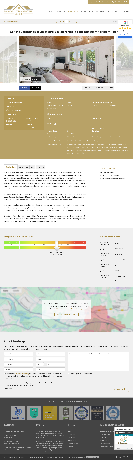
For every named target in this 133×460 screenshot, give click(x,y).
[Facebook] (97, 2)
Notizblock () (89, 87)
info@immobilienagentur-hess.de (112, 179)
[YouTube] (103, 2)
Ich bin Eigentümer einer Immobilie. (81, 374)
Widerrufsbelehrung (78, 457)
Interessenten (87, 11)
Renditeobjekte (105, 443)
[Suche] (91, 2)
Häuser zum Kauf (105, 434)
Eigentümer (73, 11)
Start (51, 11)
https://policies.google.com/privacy (69, 309)
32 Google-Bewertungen (125, 34)
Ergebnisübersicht (12, 22)
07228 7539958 (121, 2)
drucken (110, 87)
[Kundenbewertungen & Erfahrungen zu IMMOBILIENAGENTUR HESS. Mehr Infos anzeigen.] (123, 438)
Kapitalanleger (102, 11)
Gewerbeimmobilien (106, 447)
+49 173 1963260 (14, 443)
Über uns (125, 11)
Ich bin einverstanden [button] (66, 314)
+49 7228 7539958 (13, 441)
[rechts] (76, 21)
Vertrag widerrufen (92, 457)
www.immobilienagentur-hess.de (21, 450)
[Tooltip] (130, 37)
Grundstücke (104, 437)
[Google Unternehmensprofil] (100, 2)
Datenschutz (59, 457)
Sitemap (67, 457)
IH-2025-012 (11, 121)
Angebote (61, 11)
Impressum (50, 457)
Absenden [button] (122, 389)
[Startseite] (18, 9)
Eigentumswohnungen (107, 431)
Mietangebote (104, 440)
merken (100, 87)
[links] (56, 21)
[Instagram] (107, 2)
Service (115, 11)
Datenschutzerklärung (21, 374)
